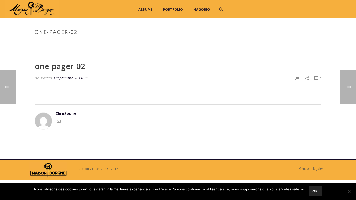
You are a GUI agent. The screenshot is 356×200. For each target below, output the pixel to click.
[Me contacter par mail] (59, 121)
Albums (145, 9)
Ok (315, 191)
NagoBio (201, 9)
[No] (349, 191)
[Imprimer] (297, 78)
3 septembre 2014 (68, 78)
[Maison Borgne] (48, 169)
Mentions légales (311, 169)
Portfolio (173, 9)
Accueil (284, 43)
